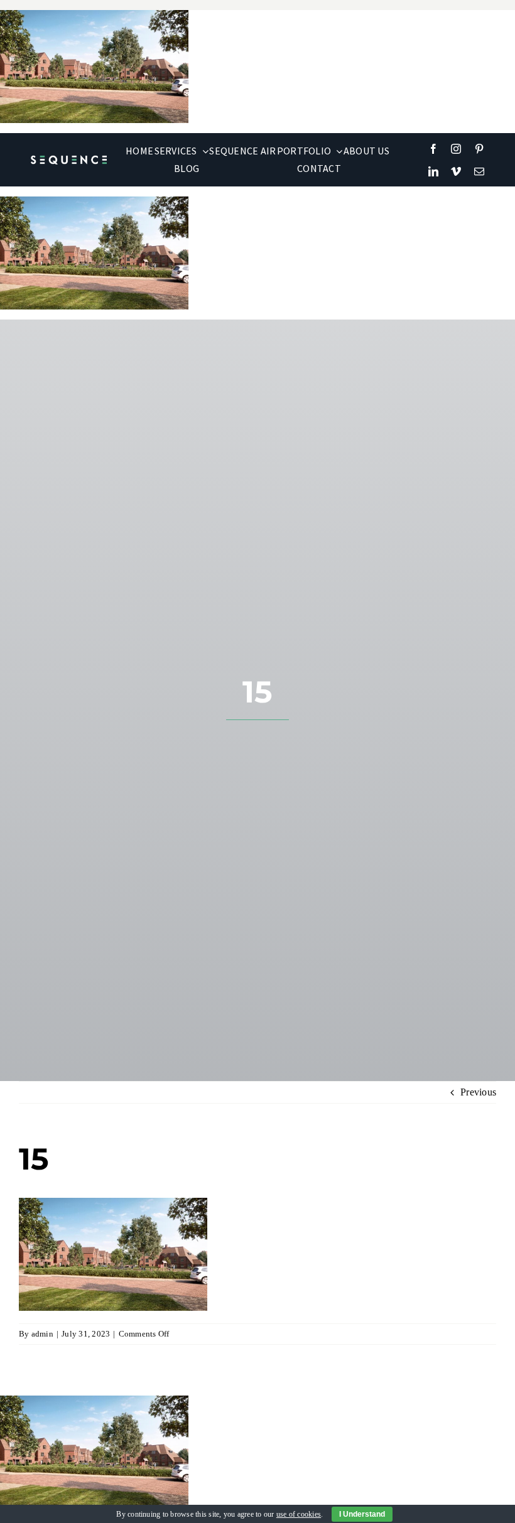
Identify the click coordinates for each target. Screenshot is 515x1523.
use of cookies (298, 1514)
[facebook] (433, 149)
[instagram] (456, 149)
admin (42, 1333)
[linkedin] (433, 171)
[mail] (479, 171)
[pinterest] (479, 149)
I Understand (362, 1514)
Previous (478, 1092)
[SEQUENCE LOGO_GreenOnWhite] (69, 159)
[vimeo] (456, 171)
